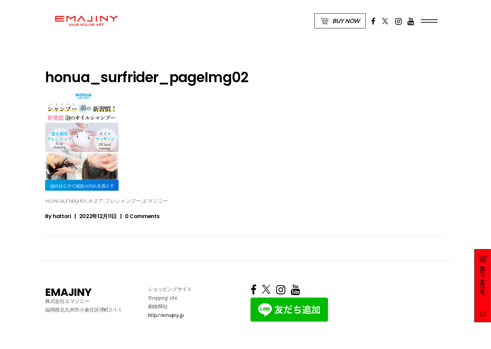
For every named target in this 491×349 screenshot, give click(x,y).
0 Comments (142, 216)
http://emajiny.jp (166, 315)
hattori (62, 216)
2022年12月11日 (98, 216)
